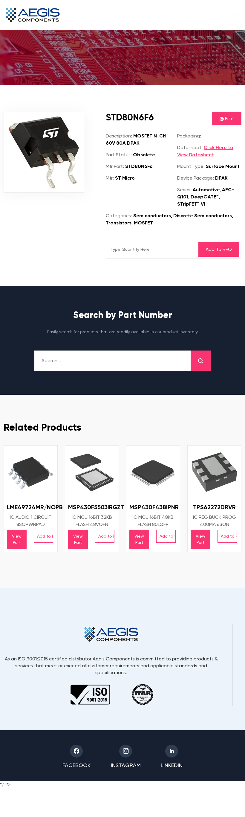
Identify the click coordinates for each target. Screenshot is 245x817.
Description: (119, 136)
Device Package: (195, 178)
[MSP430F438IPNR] (153, 472)
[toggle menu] (233, 13)
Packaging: (189, 136)
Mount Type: (191, 166)
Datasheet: (190, 147)
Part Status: (119, 154)
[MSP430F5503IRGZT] (92, 472)
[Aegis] (33, 14)
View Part (17, 539)
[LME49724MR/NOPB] (30, 472)
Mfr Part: (115, 166)
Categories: (119, 215)
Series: (184, 189)
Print (229, 118)
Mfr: (110, 178)
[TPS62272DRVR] (214, 472)
